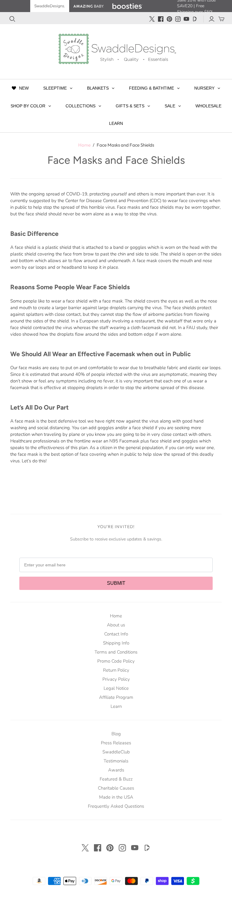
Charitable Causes (116, 788)
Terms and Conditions (116, 652)
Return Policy (116, 670)
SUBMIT (116, 583)
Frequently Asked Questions (116, 806)
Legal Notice (116, 688)
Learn (116, 706)
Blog (116, 734)
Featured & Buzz (116, 779)
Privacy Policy (116, 679)
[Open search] (12, 19)
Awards (116, 770)
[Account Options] (211, 19)
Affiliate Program (116, 697)
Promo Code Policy (116, 661)
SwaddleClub (116, 752)
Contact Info (116, 634)
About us (116, 625)
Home (84, 145)
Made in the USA (116, 797)
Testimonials (116, 761)
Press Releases (116, 743)
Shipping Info (116, 643)
